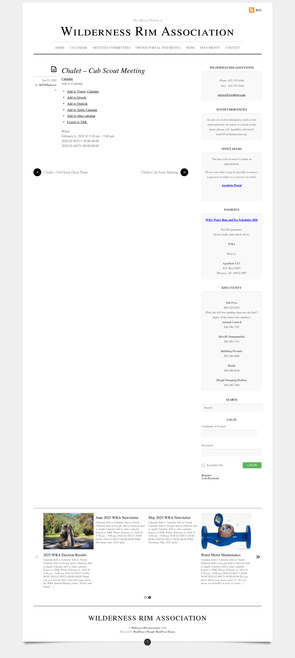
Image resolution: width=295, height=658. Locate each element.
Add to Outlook (77, 103)
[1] (145, 597)
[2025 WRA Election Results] (68, 548)
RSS (259, 10)
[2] (149, 597)
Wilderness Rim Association (148, 30)
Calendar (78, 47)
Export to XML (77, 122)
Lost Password (210, 478)
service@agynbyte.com (231, 95)
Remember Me (215, 465)
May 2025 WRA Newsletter (169, 517)
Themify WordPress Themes (161, 631)
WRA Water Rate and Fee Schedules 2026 (232, 220)
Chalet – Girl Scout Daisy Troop (62, 172)
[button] (72, 83)
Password (207, 445)
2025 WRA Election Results (65, 554)
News (190, 47)
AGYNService (47, 85)
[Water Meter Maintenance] (226, 548)
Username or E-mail (214, 426)
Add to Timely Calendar (83, 91)
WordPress (138, 631)
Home (60, 47)
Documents (210, 47)
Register (207, 475)
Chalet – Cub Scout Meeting (103, 70)
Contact (232, 47)
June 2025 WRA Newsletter (117, 517)
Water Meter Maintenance (221, 554)
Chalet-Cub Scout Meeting (163, 172)
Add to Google (76, 97)
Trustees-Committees (111, 47)
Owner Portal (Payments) (158, 47)
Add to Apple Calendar (82, 110)
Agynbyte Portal (232, 185)
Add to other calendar (81, 116)
